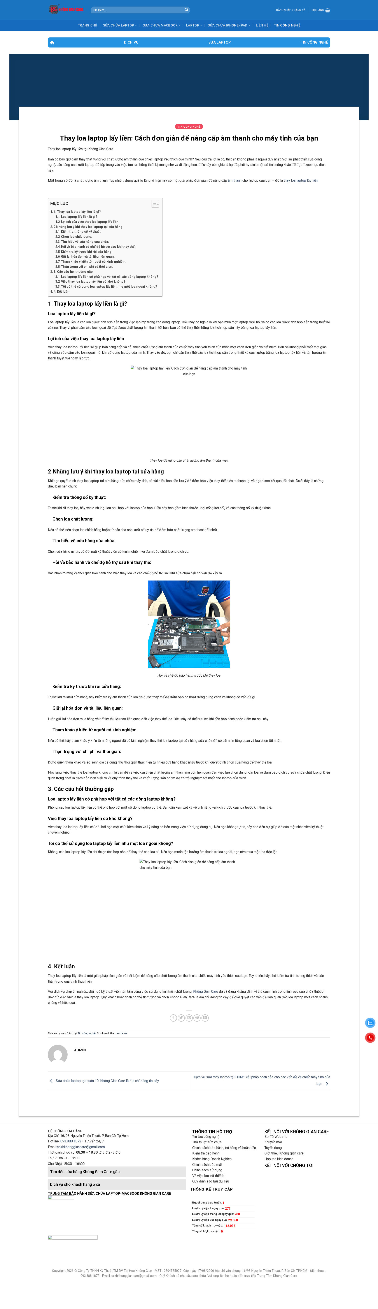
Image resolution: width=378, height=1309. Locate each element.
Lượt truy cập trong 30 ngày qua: (213, 1214)
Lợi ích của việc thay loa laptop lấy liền (89, 221)
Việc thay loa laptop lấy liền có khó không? (93, 281)
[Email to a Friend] (189, 1018)
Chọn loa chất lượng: (76, 236)
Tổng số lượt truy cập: (206, 1231)
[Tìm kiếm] (186, 10)
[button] (153, 205)
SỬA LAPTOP (219, 42)
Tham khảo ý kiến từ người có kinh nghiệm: (93, 261)
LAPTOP (192, 25)
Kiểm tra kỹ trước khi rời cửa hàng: (86, 251)
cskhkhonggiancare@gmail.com (81, 1147)
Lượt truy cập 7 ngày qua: (208, 1208)
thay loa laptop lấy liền (301, 180)
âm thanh (235, 180)
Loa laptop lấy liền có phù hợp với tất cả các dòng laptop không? (109, 276)
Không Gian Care (205, 991)
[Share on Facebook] (173, 1018)
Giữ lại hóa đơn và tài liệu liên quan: (88, 256)
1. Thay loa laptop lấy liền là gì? (77, 211)
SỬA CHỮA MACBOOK (160, 25)
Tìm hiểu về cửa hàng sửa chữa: (85, 241)
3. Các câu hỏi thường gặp (73, 271)
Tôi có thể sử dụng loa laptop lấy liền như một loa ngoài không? (109, 286)
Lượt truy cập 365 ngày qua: (210, 1219)
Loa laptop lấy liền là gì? (79, 216)
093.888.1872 (70, 1141)
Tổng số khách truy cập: (208, 1225)
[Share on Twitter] (181, 1018)
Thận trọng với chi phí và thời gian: (87, 266)
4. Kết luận (61, 291)
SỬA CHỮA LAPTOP (118, 25)
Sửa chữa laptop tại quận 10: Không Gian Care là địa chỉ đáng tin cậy (107, 1081)
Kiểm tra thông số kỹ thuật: (81, 231)
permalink (121, 1033)
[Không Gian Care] (66, 10)
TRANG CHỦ (87, 25)
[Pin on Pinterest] (197, 1018)
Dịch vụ (131, 42)
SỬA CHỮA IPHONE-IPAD (227, 25)
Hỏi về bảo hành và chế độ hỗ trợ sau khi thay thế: (98, 246)
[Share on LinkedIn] (205, 1018)
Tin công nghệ (314, 42)
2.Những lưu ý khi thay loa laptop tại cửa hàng (88, 227)
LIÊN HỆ (262, 25)
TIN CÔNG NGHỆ (287, 25)
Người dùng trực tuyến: (207, 1202)
